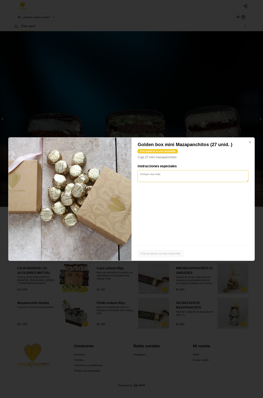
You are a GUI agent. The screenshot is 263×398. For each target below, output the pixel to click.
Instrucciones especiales (157, 166)
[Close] (249, 142)
